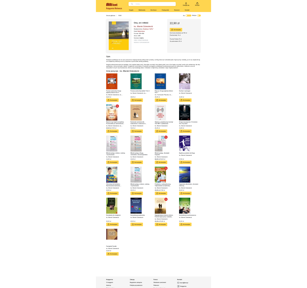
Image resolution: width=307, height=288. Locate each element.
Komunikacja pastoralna (137, 215)
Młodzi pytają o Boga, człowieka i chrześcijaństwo (139, 153)
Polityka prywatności (136, 285)
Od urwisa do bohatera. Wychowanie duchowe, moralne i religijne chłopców (114, 184)
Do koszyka (177, 30)
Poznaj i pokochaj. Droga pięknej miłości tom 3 (113, 91)
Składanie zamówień (160, 282)
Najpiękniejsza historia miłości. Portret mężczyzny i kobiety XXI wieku (164, 216)
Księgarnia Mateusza (114, 8)
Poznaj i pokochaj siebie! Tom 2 (140, 91)
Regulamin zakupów (136, 282)
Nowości (177, 10)
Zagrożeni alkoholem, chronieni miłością (188, 184)
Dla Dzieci (154, 10)
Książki (131, 10)
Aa (184, 15)
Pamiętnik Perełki (111, 246)
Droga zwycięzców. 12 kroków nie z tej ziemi (188, 122)
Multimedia (142, 10)
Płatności (156, 285)
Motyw (194, 15)
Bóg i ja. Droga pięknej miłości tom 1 (164, 91)
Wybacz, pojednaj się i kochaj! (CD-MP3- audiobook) (164, 122)
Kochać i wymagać (184, 91)
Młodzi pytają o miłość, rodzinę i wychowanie (115, 153)
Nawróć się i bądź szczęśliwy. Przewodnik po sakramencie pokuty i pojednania (115, 122)
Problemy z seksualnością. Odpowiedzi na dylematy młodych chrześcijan (163, 184)
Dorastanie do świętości (113, 215)
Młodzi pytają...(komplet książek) (162, 153)
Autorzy (108, 285)
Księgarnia (183, 286)
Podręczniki (165, 10)
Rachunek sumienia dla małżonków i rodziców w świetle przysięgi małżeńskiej (139, 122)
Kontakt (187, 10)
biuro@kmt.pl (184, 283)
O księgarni (109, 282)
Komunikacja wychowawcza (187, 215)
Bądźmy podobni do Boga (187, 153)
